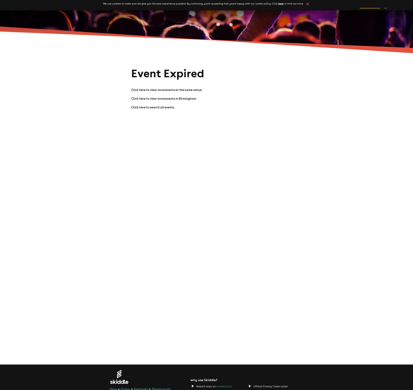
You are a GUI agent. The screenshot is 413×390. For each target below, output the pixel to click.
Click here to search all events (152, 107)
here (281, 3)
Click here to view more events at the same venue (166, 90)
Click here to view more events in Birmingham (163, 98)
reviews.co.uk (224, 386)
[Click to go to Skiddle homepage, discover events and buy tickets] (119, 377)
